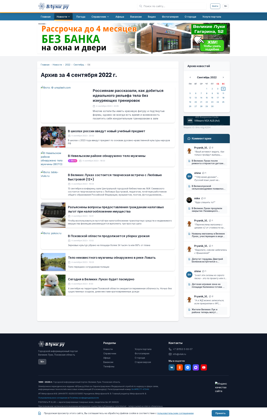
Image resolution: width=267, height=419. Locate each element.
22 (207, 102)
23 (212, 102)
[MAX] (196, 367)
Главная (45, 64)
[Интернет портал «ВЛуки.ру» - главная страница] (53, 6)
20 (196, 102)
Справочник (109, 353)
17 (218, 98)
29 (207, 106)
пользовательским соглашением (175, 413)
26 (190, 106)
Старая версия (143, 362)
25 (223, 102)
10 (218, 93)
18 (223, 98)
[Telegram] (188, 367)
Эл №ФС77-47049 (140, 389)
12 (190, 98)
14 (201, 98)
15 (207, 98)
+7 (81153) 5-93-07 (183, 349)
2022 (67, 64)
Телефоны (108, 366)
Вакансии (108, 362)
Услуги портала (143, 349)
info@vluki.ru (179, 354)
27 (196, 106)
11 (223, 93)
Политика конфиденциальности (84, 398)
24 (218, 102)
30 (212, 106)
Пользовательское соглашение (53, 398)
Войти (215, 6)
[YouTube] (204, 367)
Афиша (106, 357)
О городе (140, 357)
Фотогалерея (142, 353)
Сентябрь (79, 64)
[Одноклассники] (180, 367)
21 (201, 102)
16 (212, 98)
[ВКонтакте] (172, 367)
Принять (220, 413)
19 (190, 102)
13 (196, 98)
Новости (57, 64)
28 (201, 106)
